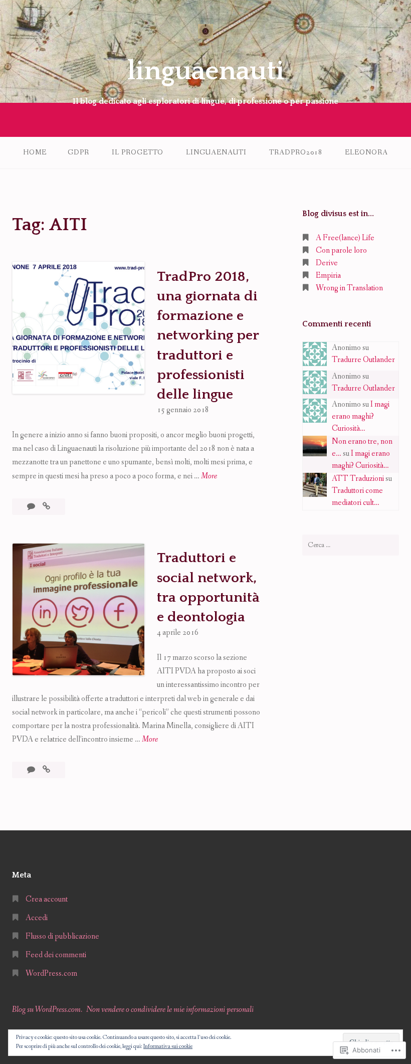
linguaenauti (205, 71)
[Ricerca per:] (350, 545)
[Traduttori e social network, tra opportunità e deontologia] (46, 770)
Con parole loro (341, 250)
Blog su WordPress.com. (47, 1009)
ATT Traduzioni (358, 478)
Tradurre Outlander (363, 359)
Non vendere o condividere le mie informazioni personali (170, 1009)
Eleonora (366, 152)
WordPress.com (51, 973)
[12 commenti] (32, 770)
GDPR (78, 152)
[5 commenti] (32, 506)
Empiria (328, 275)
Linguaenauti (216, 152)
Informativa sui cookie (167, 1046)
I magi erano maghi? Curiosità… (360, 416)
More (209, 476)
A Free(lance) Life (345, 238)
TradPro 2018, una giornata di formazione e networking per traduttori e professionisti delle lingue (208, 335)
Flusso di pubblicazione (62, 936)
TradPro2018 (295, 152)
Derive (327, 263)
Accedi (37, 918)
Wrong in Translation (349, 288)
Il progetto (137, 152)
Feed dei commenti (56, 955)
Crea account (47, 899)
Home (35, 152)
